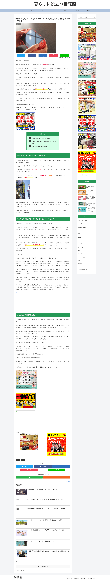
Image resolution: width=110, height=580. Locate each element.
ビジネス (80, 250)
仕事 (79, 260)
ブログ (23, 459)
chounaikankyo (82, 227)
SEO (79, 234)
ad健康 (80, 224)
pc (78, 230)
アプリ (80, 240)
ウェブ (80, 243)
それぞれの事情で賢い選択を (39, 146)
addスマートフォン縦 (83, 220)
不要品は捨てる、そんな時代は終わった (42, 138)
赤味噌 (80, 264)
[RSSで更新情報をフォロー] (56, 477)
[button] (94, 17)
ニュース (18, 459)
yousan (80, 237)
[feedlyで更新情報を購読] (29, 477)
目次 (41, 134)
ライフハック (81, 257)
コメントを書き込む (43, 566)
